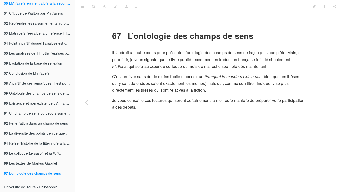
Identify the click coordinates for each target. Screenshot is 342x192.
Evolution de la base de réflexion (33, 63)
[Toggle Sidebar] (82, 6)
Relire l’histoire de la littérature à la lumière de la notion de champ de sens (39, 143)
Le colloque (33, 153)
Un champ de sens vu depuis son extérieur (39, 113)
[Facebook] (324, 6)
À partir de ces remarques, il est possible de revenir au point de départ (39, 83)
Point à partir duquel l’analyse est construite (39, 43)
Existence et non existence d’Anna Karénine (39, 103)
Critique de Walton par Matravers (33, 13)
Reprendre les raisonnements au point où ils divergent (39, 23)
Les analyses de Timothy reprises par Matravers (39, 53)
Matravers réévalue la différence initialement (39, 33)
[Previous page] (86, 102)
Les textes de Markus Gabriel (30, 163)
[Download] (126, 6)
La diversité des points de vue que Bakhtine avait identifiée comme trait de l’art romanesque (39, 133)
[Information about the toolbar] (136, 6)
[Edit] (115, 6)
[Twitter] (314, 6)
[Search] (93, 6)
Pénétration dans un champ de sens (36, 123)
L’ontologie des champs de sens (32, 173)
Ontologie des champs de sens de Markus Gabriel (39, 93)
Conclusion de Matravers (27, 73)
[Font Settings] (104, 6)
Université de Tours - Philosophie (31, 187)
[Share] (334, 6)
